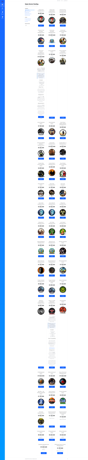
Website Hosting (27, 12)
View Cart (27, 21)
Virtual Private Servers (28, 11)
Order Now (41, 25)
